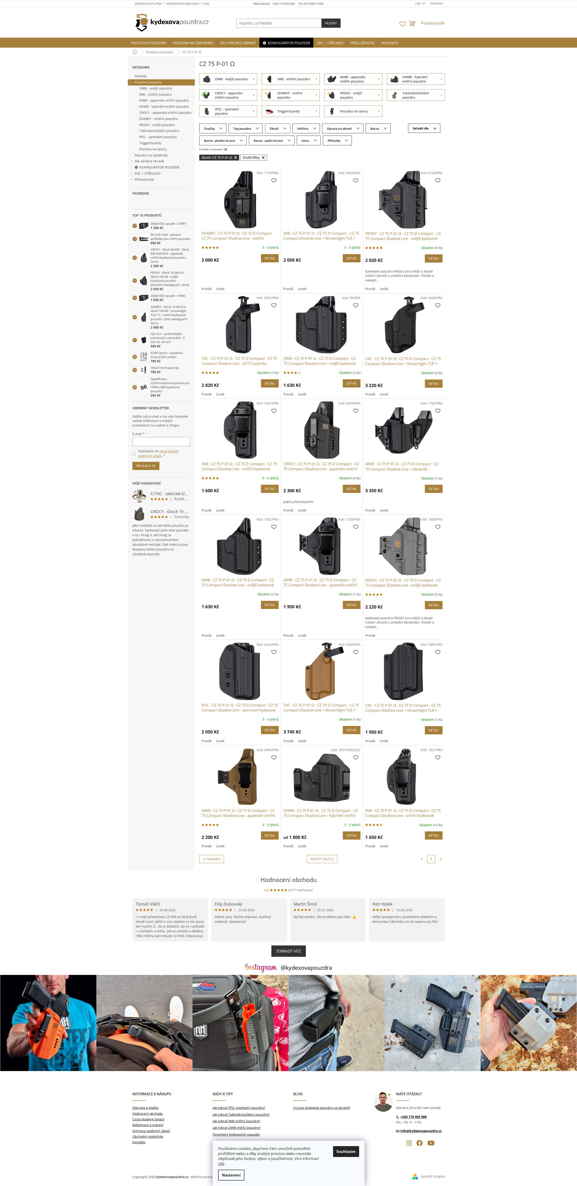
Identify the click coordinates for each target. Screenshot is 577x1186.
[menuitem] (148, 43)
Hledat (331, 23)
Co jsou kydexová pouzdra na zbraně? (321, 1108)
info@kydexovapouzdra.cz (421, 1131)
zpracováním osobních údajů (158, 453)
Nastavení (231, 1175)
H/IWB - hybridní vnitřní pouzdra (164, 106)
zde (221, 1163)
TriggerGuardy (150, 143)
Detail (270, 258)
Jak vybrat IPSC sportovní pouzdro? (239, 1108)
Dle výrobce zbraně (149, 161)
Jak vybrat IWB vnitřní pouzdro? (236, 1121)
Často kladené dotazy (148, 1119)
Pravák (207, 289)
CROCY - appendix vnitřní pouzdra (165, 112)
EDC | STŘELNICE (148, 173)
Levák (220, 289)
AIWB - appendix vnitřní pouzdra (164, 100)
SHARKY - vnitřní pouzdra (158, 119)
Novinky (141, 76)
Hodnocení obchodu (182, 4)
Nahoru (213, 859)
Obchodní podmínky (147, 1136)
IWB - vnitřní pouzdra (155, 94)
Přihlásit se (146, 466)
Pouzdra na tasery (153, 149)
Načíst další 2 (322, 859)
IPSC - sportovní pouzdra (158, 137)
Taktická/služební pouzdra (159, 131)
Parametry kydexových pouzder (236, 1134)
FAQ (206, 4)
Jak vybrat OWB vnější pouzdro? (237, 1127)
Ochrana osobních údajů (151, 1131)
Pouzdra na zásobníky (151, 155)
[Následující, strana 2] (431, 859)
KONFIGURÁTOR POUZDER (159, 167)
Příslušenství (144, 179)
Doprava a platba (148, 4)
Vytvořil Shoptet (433, 1176)
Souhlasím (346, 1151)
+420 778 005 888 (413, 1117)
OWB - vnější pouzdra (155, 88)
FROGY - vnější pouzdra (157, 125)
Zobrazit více (288, 951)
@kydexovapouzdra (306, 967)
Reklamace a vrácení (147, 1125)
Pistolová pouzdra (148, 82)
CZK (418, 3)
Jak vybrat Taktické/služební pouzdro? (241, 1114)
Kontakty (139, 1142)
